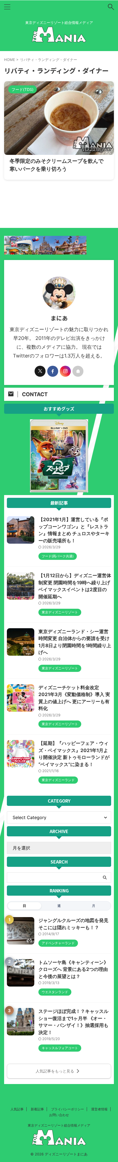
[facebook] (52, 371)
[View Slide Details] (59, 489)
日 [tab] (24, 906)
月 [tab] (93, 906)
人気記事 (17, 1109)
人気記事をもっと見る (55, 1071)
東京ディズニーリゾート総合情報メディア (59, 1125)
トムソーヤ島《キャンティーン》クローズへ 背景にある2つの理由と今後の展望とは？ (73, 969)
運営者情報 (99, 1109)
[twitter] (40, 371)
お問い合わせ (59, 1115)
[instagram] (65, 371)
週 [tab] (59, 906)
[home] (77, 371)
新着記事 (37, 1109)
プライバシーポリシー (67, 1109)
